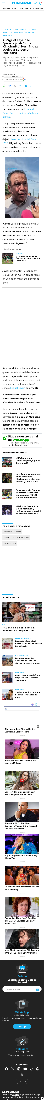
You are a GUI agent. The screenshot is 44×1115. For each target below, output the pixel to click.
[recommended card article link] (7, 258)
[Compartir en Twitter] (15, 85)
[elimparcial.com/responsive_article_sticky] (42, 1098)
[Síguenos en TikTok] (31, 1068)
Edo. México (25, 8)
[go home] (22, 1091)
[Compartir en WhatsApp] (4, 85)
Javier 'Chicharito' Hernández (16, 537)
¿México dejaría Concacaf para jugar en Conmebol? (28, 460)
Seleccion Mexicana (12, 532)
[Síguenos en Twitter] (12, 1068)
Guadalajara (38, 8)
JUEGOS (6, 8)
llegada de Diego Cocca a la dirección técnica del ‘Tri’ (21, 113)
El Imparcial (8, 30)
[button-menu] (3, 3)
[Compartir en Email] (26, 85)
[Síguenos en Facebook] (6, 1068)
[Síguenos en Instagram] (18, 1068)
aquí (25, 445)
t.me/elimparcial (22, 1052)
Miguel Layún (17, 388)
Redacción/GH (10, 74)
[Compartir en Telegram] (20, 85)
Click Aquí (22, 1027)
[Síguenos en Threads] (37, 1068)
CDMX (14, 8)
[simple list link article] (22, 613)
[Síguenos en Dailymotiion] (22, 1075)
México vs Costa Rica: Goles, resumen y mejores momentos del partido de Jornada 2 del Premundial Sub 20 (28, 511)
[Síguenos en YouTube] (25, 1069)
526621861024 (21, 1015)
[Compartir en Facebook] (9, 85)
